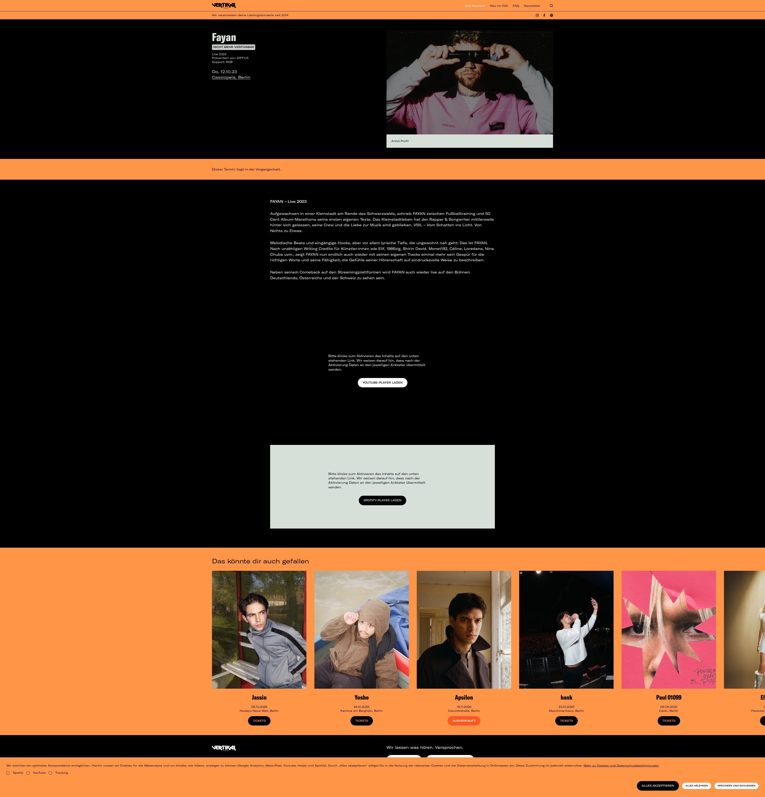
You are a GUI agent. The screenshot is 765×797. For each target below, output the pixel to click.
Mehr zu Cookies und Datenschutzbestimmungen (621, 765)
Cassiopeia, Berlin (231, 77)
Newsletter (532, 6)
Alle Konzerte (475, 6)
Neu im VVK (499, 6)
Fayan (224, 37)
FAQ (516, 6)
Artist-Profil (400, 141)
